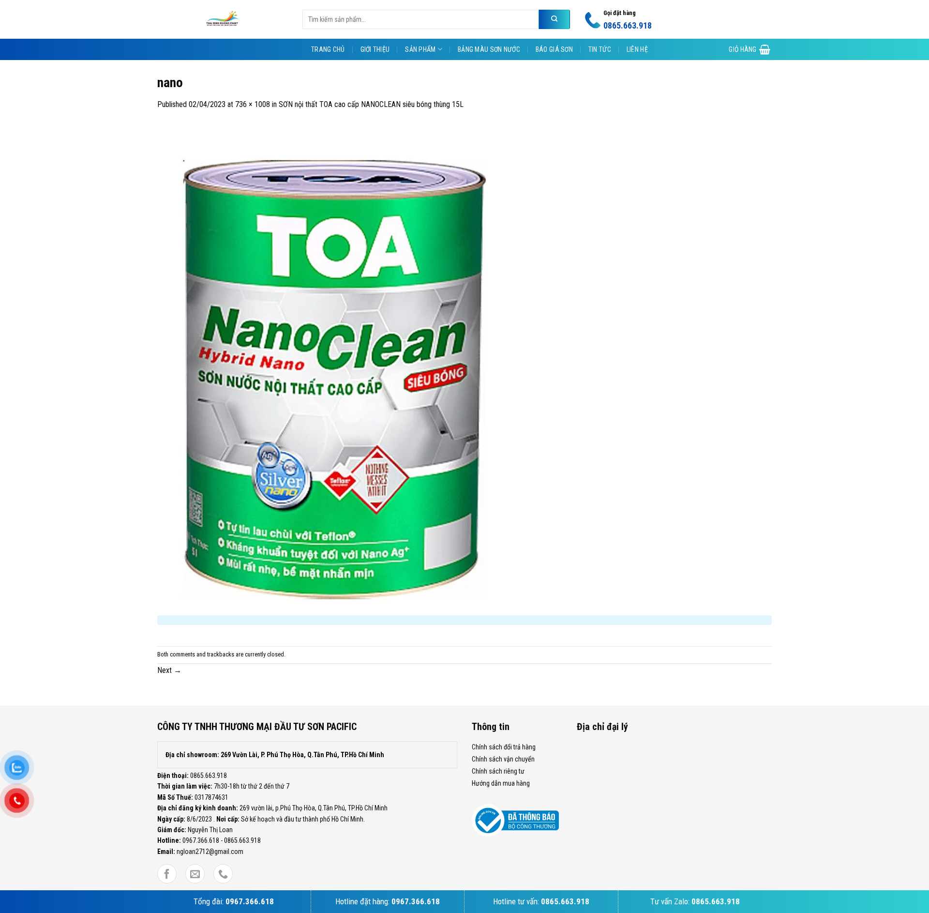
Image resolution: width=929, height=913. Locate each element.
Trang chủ (328, 49)
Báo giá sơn (554, 49)
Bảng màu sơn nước (489, 49)
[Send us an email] (195, 874)
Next (169, 670)
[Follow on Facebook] (167, 874)
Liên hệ (637, 49)
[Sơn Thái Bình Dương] (222, 19)
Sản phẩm (420, 49)
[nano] (335, 365)
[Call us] (223, 874)
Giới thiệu (375, 49)
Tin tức (599, 49)
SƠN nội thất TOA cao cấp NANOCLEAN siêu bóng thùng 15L (371, 104)
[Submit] (554, 19)
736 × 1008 (252, 104)
